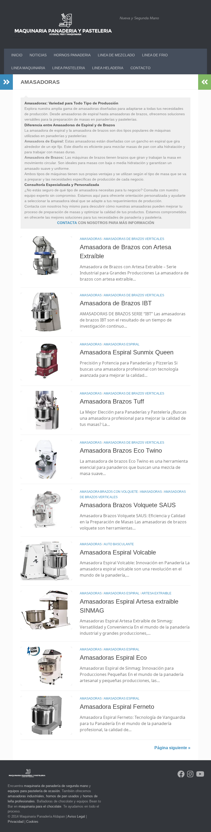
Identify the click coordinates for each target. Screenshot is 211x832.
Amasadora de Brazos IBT (116, 303)
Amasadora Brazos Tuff (112, 401)
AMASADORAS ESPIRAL (121, 344)
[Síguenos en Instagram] (190, 774)
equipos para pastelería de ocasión (34, 791)
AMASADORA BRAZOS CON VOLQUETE (109, 492)
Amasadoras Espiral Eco (113, 657)
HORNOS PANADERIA (72, 55)
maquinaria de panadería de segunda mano (56, 786)
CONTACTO (140, 68)
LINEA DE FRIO (155, 55)
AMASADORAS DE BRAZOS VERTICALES (134, 239)
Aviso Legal (76, 816)
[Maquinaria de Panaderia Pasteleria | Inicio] (63, 24)
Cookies (32, 822)
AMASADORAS (91, 239)
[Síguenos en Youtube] (199, 774)
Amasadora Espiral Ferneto (117, 706)
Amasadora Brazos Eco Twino (121, 450)
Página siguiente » (172, 748)
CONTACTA (67, 223)
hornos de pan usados (62, 796)
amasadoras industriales (26, 796)
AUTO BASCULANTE (119, 544)
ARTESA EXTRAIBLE (156, 593)
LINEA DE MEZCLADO (116, 55)
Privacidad (15, 822)
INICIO (16, 55)
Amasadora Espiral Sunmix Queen (126, 352)
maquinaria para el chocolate (40, 806)
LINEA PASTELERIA (68, 68)
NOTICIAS (38, 55)
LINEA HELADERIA (107, 68)
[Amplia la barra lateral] (6, 82)
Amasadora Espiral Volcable (118, 552)
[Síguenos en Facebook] (181, 774)
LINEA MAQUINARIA (28, 68)
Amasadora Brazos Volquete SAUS (128, 505)
